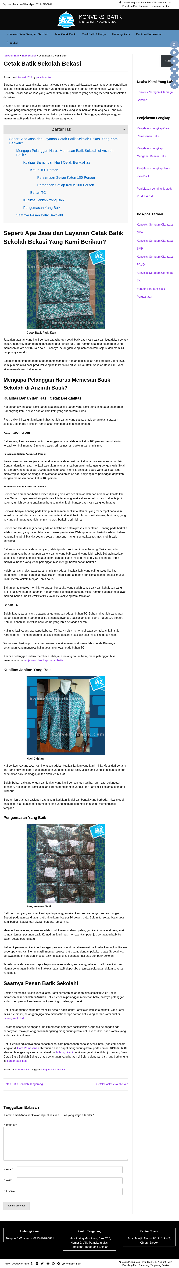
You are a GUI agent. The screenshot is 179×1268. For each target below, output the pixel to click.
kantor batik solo (17, 1060)
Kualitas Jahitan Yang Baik (43, 200)
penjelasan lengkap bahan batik (43, 660)
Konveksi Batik (100, 17)
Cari (168, 60)
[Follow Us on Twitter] (174, 61)
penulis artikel (43, 77)
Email (7, 1180)
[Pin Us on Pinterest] (174, 85)
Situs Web (9, 1191)
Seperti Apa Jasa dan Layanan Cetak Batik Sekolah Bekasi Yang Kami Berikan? (63, 141)
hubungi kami (64, 1052)
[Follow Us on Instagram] (174, 77)
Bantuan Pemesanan (149, 34)
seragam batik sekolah (53, 1069)
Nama (8, 1169)
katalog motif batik (14, 1018)
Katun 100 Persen (44, 170)
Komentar (10, 1124)
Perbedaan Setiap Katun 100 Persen (65, 185)
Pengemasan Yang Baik (41, 208)
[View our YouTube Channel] (174, 69)
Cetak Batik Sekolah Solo (112, 1084)
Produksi (12, 42)
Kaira (26, 1263)
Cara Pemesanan (28, 1048)
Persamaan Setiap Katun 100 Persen (66, 177)
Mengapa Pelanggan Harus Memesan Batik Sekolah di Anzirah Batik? (64, 153)
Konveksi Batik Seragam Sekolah (27, 34)
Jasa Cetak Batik (65, 34)
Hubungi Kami (121, 34)
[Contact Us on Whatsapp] (174, 45)
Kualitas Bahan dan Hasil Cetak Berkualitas (56, 162)
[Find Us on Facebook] (174, 53)
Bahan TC (38, 192)
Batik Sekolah (22, 1069)
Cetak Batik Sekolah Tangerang (23, 1084)
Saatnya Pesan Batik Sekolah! (39, 215)
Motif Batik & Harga (94, 34)
